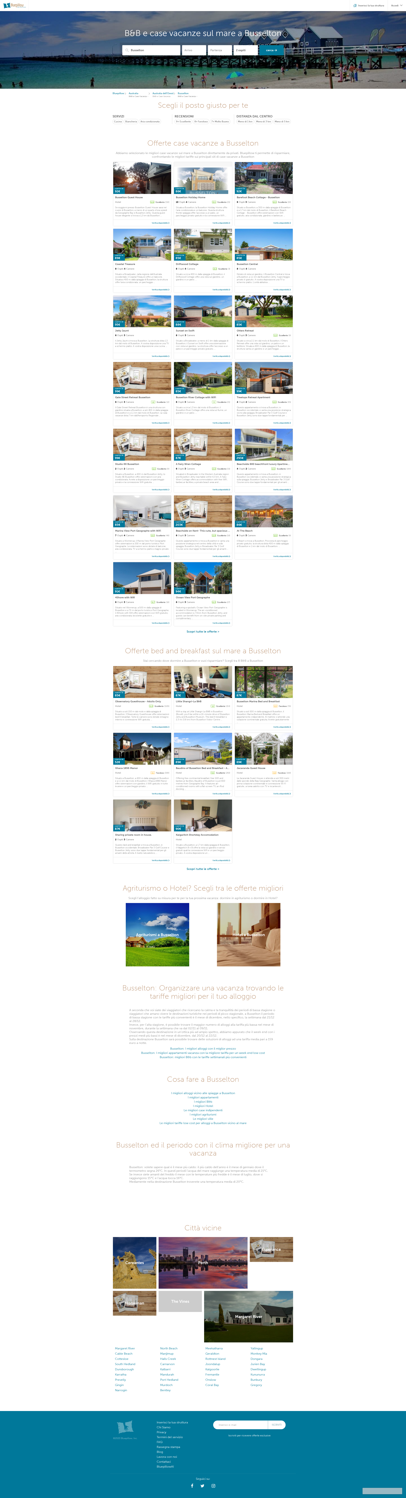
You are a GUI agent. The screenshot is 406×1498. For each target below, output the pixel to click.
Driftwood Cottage (187, 264)
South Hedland (125, 1364)
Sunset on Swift (185, 330)
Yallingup (257, 1348)
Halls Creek (168, 1359)
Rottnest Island (215, 1359)
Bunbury (256, 1380)
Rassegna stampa (168, 1447)
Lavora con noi (167, 1457)
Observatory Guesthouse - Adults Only (138, 701)
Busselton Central (247, 264)
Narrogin (121, 1390)
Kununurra (258, 1374)
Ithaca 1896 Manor (126, 768)
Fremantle (212, 1374)
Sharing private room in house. (133, 834)
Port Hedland (169, 1380)
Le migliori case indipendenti (203, 1110)
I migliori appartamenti (203, 1097)
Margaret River (125, 1348)
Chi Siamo (163, 1427)
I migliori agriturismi (203, 1114)
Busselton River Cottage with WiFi (196, 397)
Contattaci (164, 1461)
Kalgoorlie (212, 1369)
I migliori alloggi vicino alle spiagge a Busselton (203, 1093)
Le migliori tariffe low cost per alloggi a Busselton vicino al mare (203, 1123)
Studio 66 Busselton (127, 464)
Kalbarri (165, 1369)
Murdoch (166, 1385)
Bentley (165, 1390)
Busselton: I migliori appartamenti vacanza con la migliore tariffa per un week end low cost (203, 1053)
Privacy (161, 1432)
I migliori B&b (203, 1101)
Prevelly (120, 1380)
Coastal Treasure (125, 264)
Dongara (256, 1359)
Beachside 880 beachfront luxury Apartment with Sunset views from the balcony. (285, 464)
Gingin (119, 1385)
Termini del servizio (170, 1437)
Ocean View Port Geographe (193, 597)
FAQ (160, 1442)
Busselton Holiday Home (190, 197)
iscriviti (277, 1424)
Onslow (210, 1380)
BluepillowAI (165, 1466)
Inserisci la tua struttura (172, 1422)
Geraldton (212, 1353)
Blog (160, 1452)
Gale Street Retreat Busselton (132, 397)
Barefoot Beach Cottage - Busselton (258, 197)
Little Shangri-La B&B (188, 701)
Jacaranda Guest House (251, 768)
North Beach (168, 1348)
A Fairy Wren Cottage (188, 464)
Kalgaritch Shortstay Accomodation (197, 834)
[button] (192, 1485)
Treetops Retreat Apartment (253, 397)
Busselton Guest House (129, 197)
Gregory (256, 1385)
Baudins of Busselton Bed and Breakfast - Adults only (207, 768)
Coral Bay (212, 1385)
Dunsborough (124, 1369)
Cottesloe (121, 1359)
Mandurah (167, 1374)
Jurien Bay (258, 1364)
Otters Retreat (245, 330)
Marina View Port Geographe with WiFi (138, 530)
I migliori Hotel (203, 1106)
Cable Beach (123, 1353)
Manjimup (167, 1353)
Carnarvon (167, 1364)
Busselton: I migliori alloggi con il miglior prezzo (203, 1048)
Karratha (120, 1374)
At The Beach (245, 530)
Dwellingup (258, 1369)
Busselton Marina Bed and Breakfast (258, 701)
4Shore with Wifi (125, 597)
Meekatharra (214, 1348)
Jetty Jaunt (122, 330)
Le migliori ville (203, 1119)
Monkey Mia (259, 1353)
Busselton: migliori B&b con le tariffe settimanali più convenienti (203, 1057)
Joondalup (212, 1364)
